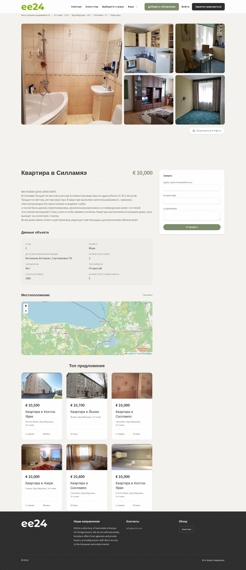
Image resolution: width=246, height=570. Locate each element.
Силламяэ (98, 15)
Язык (131, 7)
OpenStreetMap (144, 353)
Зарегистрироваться (208, 7)
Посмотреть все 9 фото (208, 130)
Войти (185, 7)
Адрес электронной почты (177, 182)
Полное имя (169, 195)
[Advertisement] (121, 153)
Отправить (192, 227)
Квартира (115, 15)
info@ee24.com (134, 528)
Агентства (92, 7)
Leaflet (130, 353)
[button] (25, 305)
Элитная (76, 7)
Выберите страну (113, 7)
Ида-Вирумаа (78, 15)
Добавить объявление (162, 7)
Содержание (170, 208)
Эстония (58, 15)
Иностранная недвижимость (35, 15)
